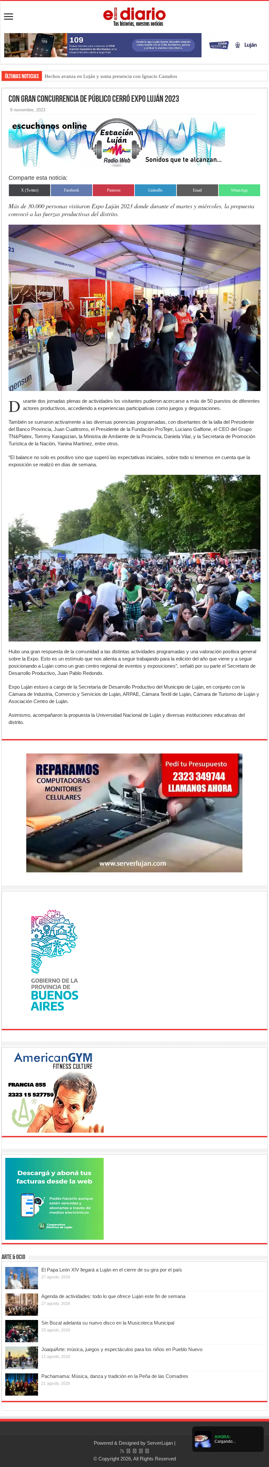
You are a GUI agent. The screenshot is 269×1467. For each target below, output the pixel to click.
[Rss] (122, 1451)
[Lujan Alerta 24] (134, 44)
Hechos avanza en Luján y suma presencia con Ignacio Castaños (111, 76)
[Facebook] (128, 1451)
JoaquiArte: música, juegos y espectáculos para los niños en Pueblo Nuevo (121, 1349)
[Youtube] (140, 1451)
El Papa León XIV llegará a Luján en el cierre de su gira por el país (111, 1269)
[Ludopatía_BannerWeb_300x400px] (54, 959)
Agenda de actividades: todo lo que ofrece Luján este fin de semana (113, 1296)
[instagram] (147, 1451)
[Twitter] (134, 1451)
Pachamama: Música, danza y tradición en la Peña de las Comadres (114, 1376)
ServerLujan (160, 1443)
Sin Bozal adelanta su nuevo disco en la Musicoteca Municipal (107, 1323)
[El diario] (134, 16)
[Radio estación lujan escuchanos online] (117, 141)
